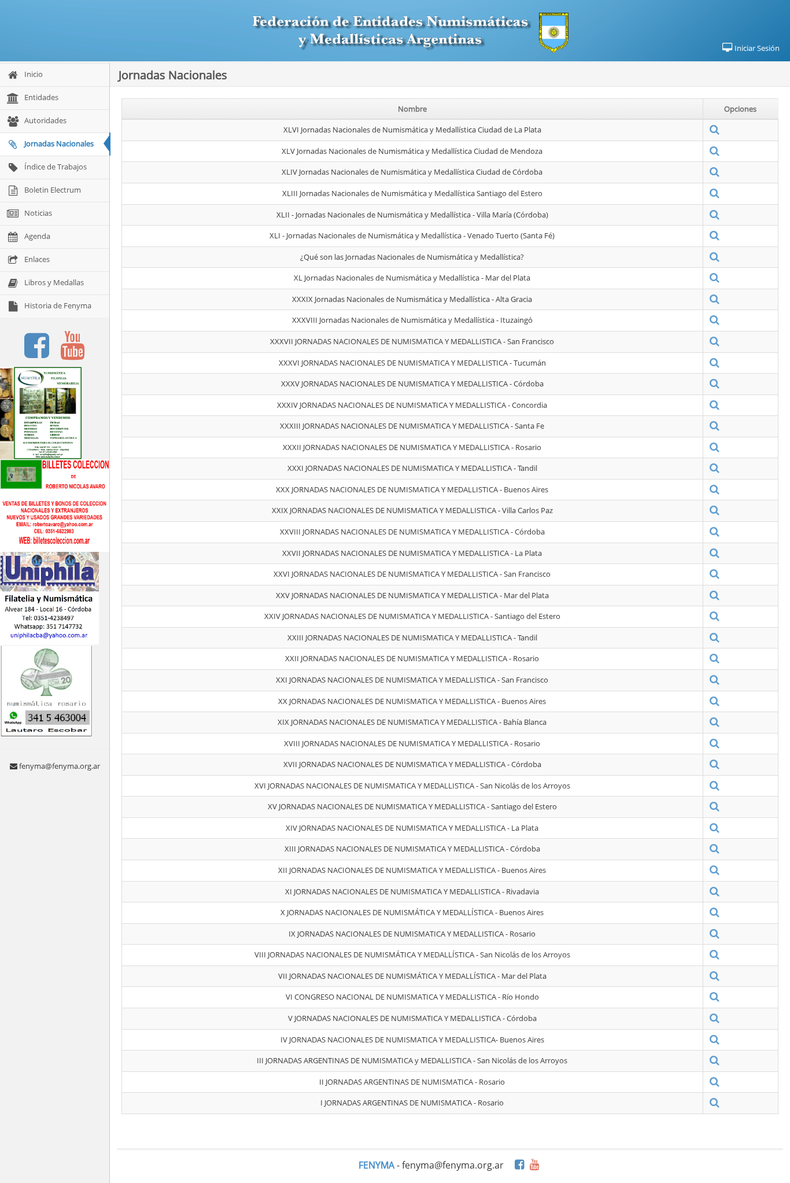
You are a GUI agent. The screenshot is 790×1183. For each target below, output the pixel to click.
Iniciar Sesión (756, 48)
